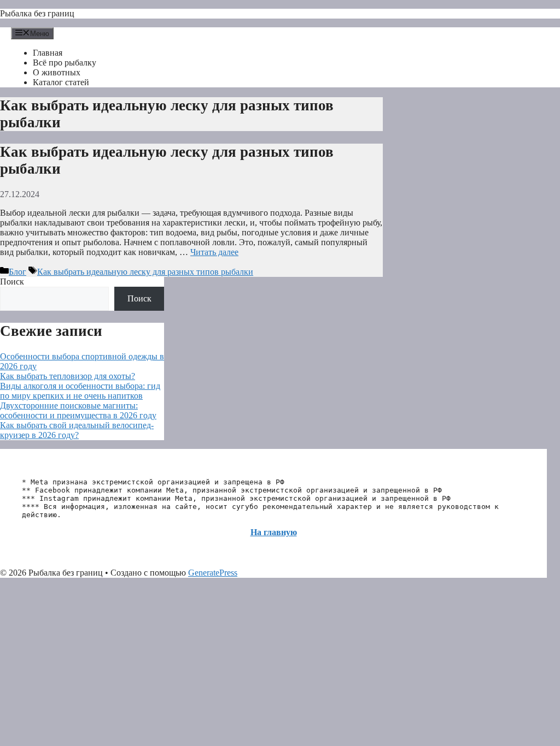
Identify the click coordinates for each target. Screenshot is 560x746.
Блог (17, 271)
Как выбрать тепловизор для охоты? (67, 376)
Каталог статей (61, 82)
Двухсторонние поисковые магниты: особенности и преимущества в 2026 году (78, 410)
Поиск (12, 281)
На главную (273, 532)
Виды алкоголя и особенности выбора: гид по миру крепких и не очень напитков (80, 390)
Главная (47, 52)
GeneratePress (212, 572)
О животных (56, 72)
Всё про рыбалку (64, 62)
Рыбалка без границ (37, 13)
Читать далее (214, 252)
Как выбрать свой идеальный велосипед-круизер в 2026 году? (77, 430)
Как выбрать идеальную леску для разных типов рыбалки (145, 271)
